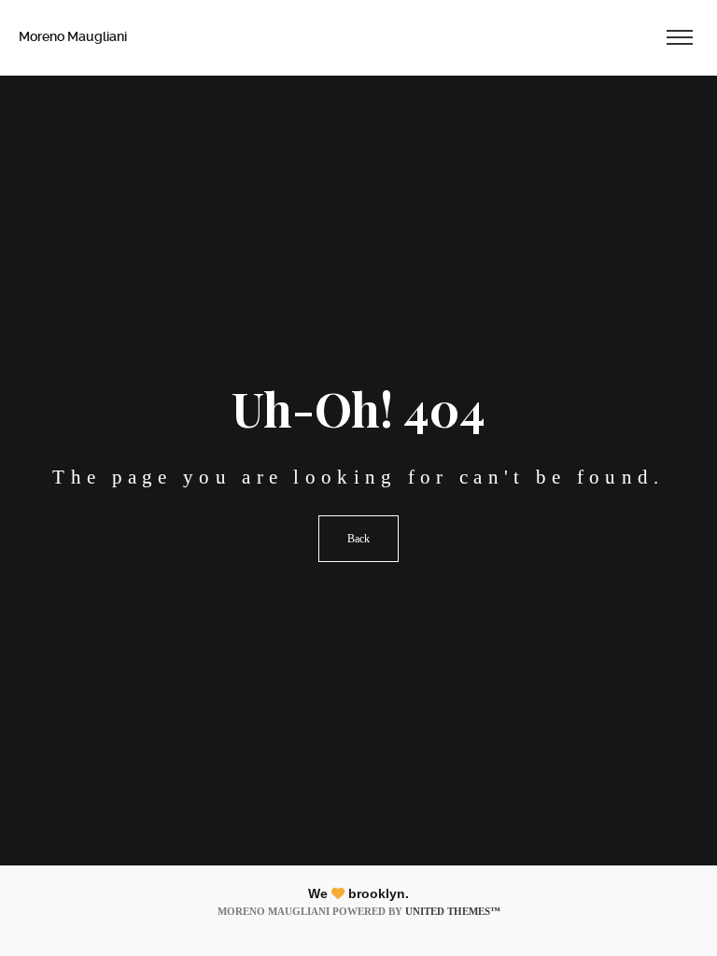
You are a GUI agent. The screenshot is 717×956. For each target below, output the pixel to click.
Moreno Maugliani (73, 36)
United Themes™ (452, 911)
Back (358, 538)
